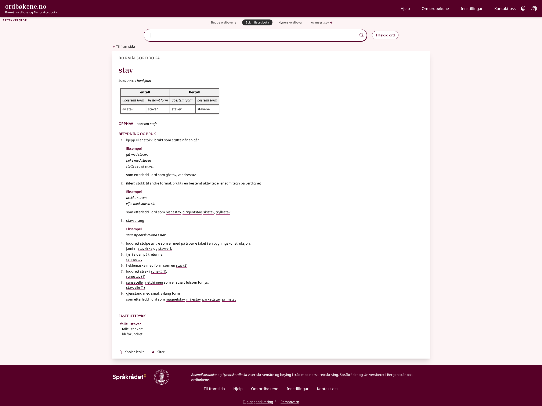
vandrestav (187, 174)
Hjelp (405, 8)
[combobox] (251, 35)
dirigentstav (192, 212)
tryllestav (223, 212)
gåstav (171, 174)
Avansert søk (320, 22)
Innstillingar (472, 8)
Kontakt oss (505, 8)
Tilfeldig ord (385, 35)
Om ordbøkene (435, 8)
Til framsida (125, 46)
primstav (229, 299)
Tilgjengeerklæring (258, 401)
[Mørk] (523, 8)
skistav (208, 212)
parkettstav (211, 299)
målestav (193, 299)
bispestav (173, 212)
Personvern (290, 401)
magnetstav (175, 299)
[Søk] (361, 35)
